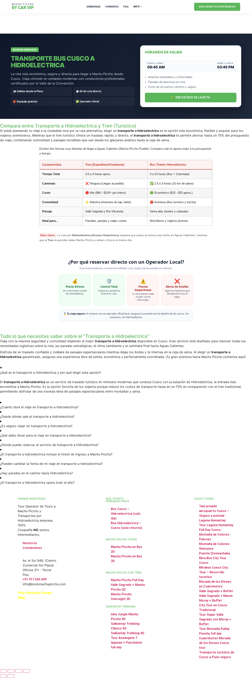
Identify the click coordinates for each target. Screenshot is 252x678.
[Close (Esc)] (26, 671)
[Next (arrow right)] (11, 676)
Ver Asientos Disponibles (217, 6)
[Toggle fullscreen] (11, 671)
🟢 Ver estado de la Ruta (190, 97)
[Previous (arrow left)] (3, 676)
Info (137, 6)
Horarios (112, 6)
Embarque (94, 6)
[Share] (18, 671)
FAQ (125, 6)
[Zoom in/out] (3, 671)
